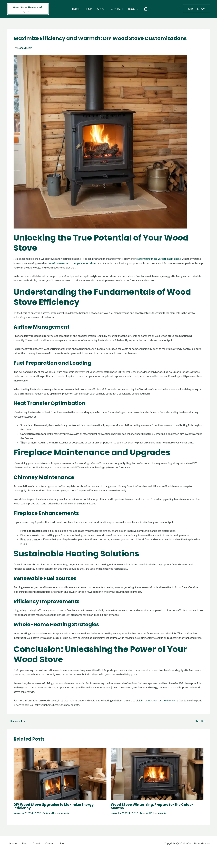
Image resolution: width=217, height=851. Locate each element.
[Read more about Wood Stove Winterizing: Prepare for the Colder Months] (157, 773)
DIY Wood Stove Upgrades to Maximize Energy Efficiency (54, 806)
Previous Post (16, 721)
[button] (136, 8)
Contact (117, 8)
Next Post (202, 721)
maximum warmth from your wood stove (72, 263)
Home (76, 8)
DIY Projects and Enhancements (52, 813)
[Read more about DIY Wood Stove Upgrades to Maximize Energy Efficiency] (60, 773)
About (101, 8)
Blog (131, 8)
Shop (88, 8)
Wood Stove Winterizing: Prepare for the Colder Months (152, 806)
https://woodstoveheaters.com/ (159, 700)
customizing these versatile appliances (158, 258)
